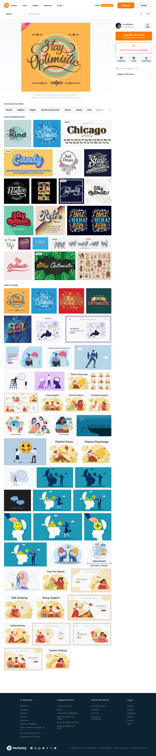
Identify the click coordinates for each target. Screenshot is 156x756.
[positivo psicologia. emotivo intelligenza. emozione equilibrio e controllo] (14, 425)
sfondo (9, 110)
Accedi (144, 5)
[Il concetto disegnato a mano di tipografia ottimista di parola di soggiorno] (47, 133)
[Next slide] (108, 110)
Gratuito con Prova (134, 36)
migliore (20, 110)
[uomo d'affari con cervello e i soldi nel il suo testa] (92, 500)
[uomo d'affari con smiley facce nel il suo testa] (25, 554)
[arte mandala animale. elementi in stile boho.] (80, 243)
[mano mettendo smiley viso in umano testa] (17, 527)
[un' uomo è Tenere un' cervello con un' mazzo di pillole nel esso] (55, 477)
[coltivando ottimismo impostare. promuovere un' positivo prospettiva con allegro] (24, 357)
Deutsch (130, 717)
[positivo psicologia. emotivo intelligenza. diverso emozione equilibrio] (39, 425)
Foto (25, 5)
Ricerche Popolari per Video (66, 727)
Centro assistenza (98, 706)
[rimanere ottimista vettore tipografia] (18, 266)
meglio (33, 110)
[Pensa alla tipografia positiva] (40, 243)
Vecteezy (24, 709)
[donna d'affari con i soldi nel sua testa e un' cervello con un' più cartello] (52, 500)
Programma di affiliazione (67, 713)
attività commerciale (50, 110)
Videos (35, 5)
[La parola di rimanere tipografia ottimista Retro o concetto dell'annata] (98, 301)
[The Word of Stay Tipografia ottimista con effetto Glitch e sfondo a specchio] (71, 301)
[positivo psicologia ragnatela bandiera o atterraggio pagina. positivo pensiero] (91, 580)
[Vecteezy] (6, 5)
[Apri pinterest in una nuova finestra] (43, 748)
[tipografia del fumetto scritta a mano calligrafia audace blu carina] (28, 162)
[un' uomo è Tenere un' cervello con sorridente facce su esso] (93, 477)
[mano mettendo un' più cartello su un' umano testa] (97, 527)
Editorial (47, 5)
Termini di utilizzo (105, 748)
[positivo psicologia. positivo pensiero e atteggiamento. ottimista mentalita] (64, 425)
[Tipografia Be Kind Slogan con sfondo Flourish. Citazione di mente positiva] (17, 133)
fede (89, 110)
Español (130, 709)
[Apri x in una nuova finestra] (51, 748)
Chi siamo (95, 713)
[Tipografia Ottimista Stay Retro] (19, 220)
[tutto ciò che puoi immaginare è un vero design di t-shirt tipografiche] (44, 191)
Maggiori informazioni (126, 74)
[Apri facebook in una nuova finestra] (32, 748)
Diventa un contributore (96, 718)
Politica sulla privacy (121, 748)
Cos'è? (136, 68)
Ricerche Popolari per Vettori (66, 718)
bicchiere (100, 110)
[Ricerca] (141, 13)
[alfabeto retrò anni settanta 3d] (50, 220)
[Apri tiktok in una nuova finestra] (47, 748)
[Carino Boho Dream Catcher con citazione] (68, 162)
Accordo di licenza (64, 706)
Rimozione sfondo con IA (30, 733)
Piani (97, 5)
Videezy (23, 713)
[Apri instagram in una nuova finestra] (36, 748)
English (130, 706)
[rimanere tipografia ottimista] (97, 162)
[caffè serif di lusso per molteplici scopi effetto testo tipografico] (87, 133)
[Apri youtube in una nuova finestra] (55, 748)
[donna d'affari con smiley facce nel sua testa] (57, 527)
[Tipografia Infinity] (71, 191)
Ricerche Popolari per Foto (68, 722)
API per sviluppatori (28, 724)
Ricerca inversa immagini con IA (32, 728)
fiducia (68, 110)
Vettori (14, 5)
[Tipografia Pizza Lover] (24, 243)
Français (130, 720)
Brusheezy (24, 706)
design (79, 110)
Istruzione (24, 720)
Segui (148, 27)
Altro (129, 724)
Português (131, 713)
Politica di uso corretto (139, 748)
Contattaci (95, 709)
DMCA (59, 709)
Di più (59, 5)
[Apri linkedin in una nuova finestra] (39, 748)
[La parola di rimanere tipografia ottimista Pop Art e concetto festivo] (17, 329)
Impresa (23, 717)
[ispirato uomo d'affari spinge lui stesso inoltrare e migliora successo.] (92, 357)
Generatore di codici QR (30, 736)
